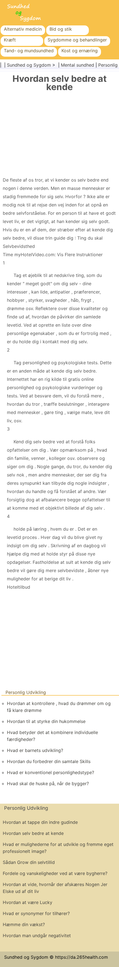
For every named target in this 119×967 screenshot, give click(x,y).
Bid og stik (61, 29)
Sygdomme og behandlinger (77, 40)
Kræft (10, 40)
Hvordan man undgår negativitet (37, 935)
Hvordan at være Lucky (27, 902)
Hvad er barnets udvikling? (35, 750)
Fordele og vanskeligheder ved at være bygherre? (55, 873)
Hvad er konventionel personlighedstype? (50, 772)
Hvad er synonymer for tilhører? (36, 913)
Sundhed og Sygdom (29, 65)
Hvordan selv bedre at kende (33, 833)
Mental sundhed (77, 65)
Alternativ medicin (23, 29)
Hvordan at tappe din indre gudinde (40, 822)
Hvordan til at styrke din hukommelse (46, 721)
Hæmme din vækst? (24, 924)
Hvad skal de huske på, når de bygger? (48, 783)
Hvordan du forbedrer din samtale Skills (48, 761)
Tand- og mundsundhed (29, 50)
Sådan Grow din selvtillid (29, 862)
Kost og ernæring (79, 50)
